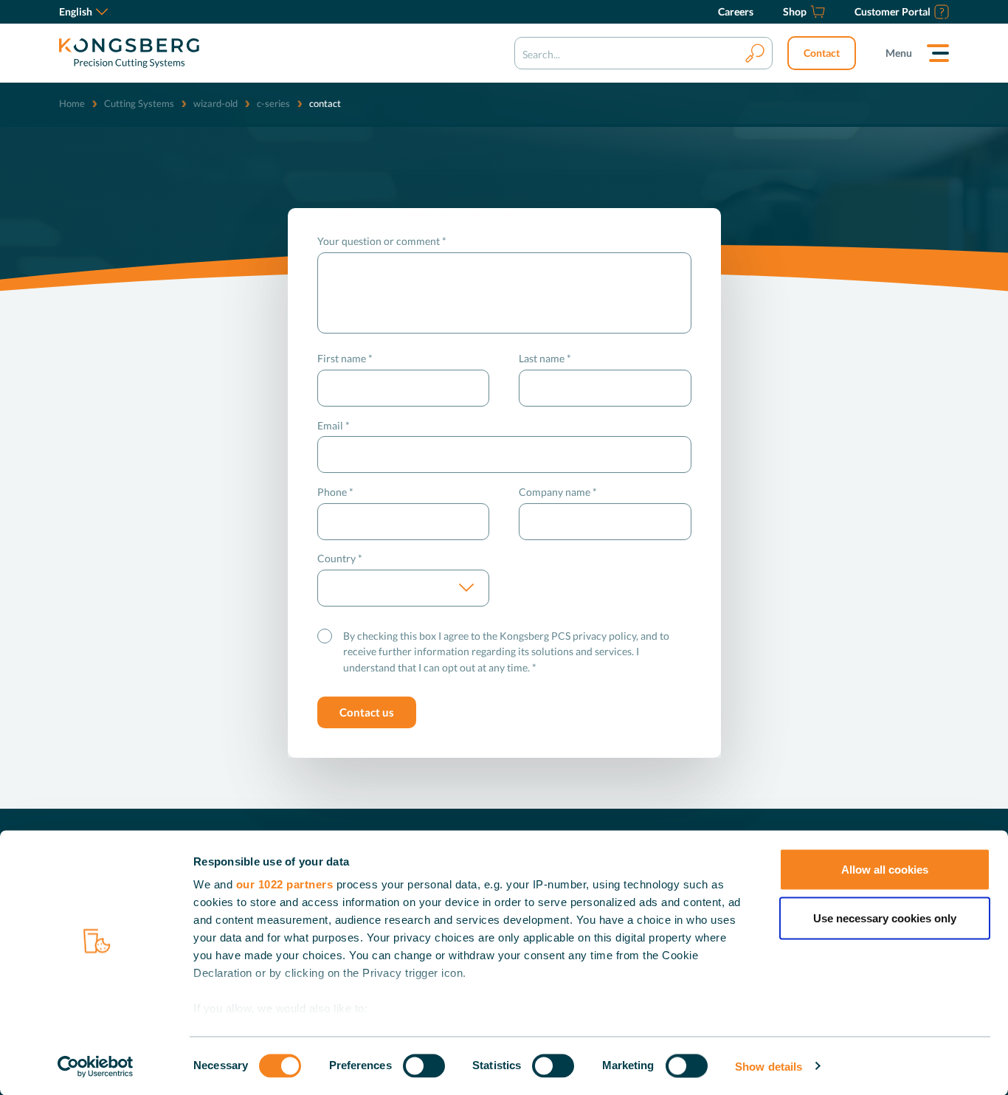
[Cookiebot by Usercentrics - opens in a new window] (95, 1066)
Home (72, 103)
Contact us (366, 712)
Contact (822, 52)
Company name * (558, 492)
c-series (273, 103)
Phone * (335, 492)
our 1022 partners (285, 884)
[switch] (424, 1065)
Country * (339, 558)
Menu (899, 52)
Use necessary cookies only (884, 917)
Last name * (545, 358)
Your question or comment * (381, 241)
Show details (768, 1066)
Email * (333, 425)
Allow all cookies (884, 869)
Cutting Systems (139, 103)
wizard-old (215, 103)
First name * (345, 358)
